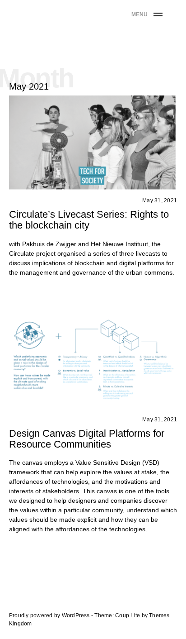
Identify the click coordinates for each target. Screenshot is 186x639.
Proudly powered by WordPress (50, 615)
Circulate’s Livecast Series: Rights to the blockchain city (89, 220)
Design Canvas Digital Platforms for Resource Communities (86, 439)
